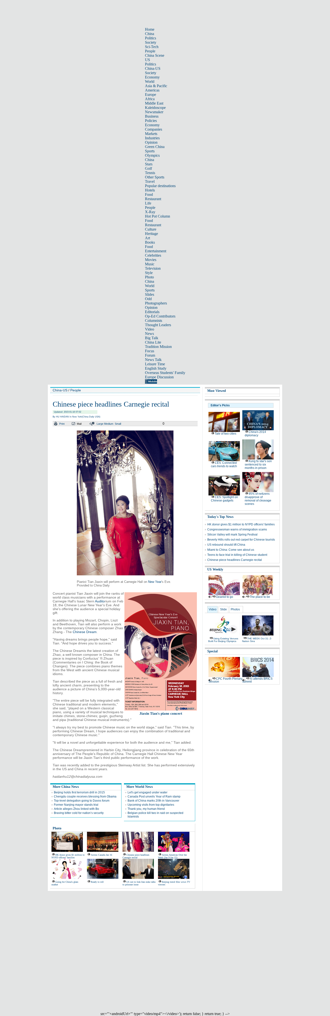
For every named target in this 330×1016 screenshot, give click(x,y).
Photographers (156, 303)
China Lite (153, 342)
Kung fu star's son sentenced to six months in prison (258, 464)
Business (151, 116)
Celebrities (153, 255)
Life (148, 203)
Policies (151, 121)
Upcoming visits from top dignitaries (151, 804)
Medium (108, 423)
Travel (150, 181)
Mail (79, 423)
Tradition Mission (158, 347)
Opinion (151, 142)
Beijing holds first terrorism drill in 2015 (79, 792)
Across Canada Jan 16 (101, 855)
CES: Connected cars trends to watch (224, 464)
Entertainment (155, 251)
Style (149, 273)
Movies (150, 260)
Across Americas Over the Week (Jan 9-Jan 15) (172, 856)
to (103, 601)
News (149, 334)
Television (153, 268)
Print (62, 423)
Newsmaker (154, 112)
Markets (151, 134)
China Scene (154, 55)
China (149, 34)
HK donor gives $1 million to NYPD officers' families (68, 856)
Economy (152, 77)
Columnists (153, 320)
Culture (150, 229)
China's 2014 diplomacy (255, 433)
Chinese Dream (85, 632)
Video (149, 329)
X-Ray (150, 212)
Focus (149, 351)
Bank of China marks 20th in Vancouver (153, 800)
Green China (155, 147)
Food (149, 194)
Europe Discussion (159, 377)
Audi (98, 601)
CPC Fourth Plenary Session (225, 680)
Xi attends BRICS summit (257, 680)
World (149, 81)
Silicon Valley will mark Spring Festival (232, 534)
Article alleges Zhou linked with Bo (76, 809)
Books (150, 242)
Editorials (152, 312)
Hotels (150, 190)
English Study (155, 368)
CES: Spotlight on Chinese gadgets (224, 498)
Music (149, 264)
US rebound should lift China (226, 544)
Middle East (154, 103)
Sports (150, 151)
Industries (152, 138)
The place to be (260, 597)
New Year (154, 582)
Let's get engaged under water (147, 792)
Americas (152, 90)
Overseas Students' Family (165, 373)
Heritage (151, 234)
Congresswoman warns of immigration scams (237, 529)
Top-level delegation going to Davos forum (81, 800)
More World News (139, 787)
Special (212, 651)
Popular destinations (160, 186)
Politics (150, 38)
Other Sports (154, 177)
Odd (148, 299)
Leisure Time (155, 364)
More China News (66, 787)
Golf (148, 168)
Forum (150, 355)
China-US (152, 68)
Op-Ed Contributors (160, 316)
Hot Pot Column (157, 216)
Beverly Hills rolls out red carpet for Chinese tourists (241, 539)
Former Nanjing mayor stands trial (76, 804)
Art (147, 238)
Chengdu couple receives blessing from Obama (85, 796)
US (147, 60)
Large (100, 423)
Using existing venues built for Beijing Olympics (223, 639)
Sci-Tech (151, 47)
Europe (150, 94)
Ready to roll (97, 882)
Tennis (150, 173)
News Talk (153, 360)
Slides (149, 294)
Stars (148, 164)
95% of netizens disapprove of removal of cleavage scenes (258, 499)
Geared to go (224, 597)
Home (149, 29)
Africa (150, 99)
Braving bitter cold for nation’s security (79, 813)
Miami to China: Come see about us (230, 549)
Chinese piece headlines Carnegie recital (135, 856)
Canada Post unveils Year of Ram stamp (154, 796)
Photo (149, 277)
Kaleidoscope (155, 108)
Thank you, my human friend (146, 809)
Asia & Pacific (156, 86)
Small (118, 423)
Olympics (152, 155)
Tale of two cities (225, 433)
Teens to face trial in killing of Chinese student (237, 555)
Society (150, 42)
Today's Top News (220, 517)
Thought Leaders (158, 325)
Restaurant (153, 199)
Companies (153, 129)
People (150, 51)
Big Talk (151, 338)
